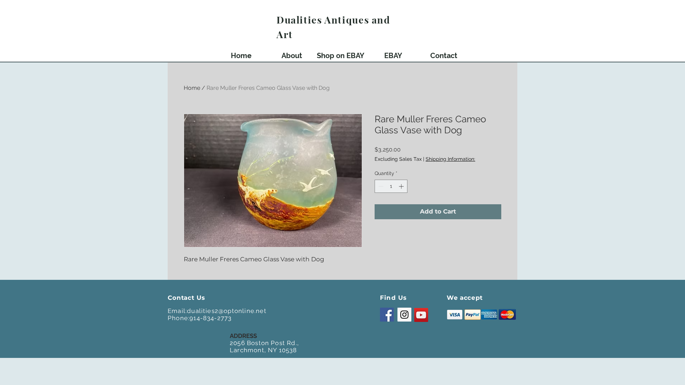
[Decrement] (380, 186)
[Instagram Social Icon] (404, 315)
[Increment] (401, 186)
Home (192, 87)
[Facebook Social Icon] (387, 315)
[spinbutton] (391, 186)
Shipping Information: (450, 159)
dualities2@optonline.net (227, 310)
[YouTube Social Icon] (421, 315)
